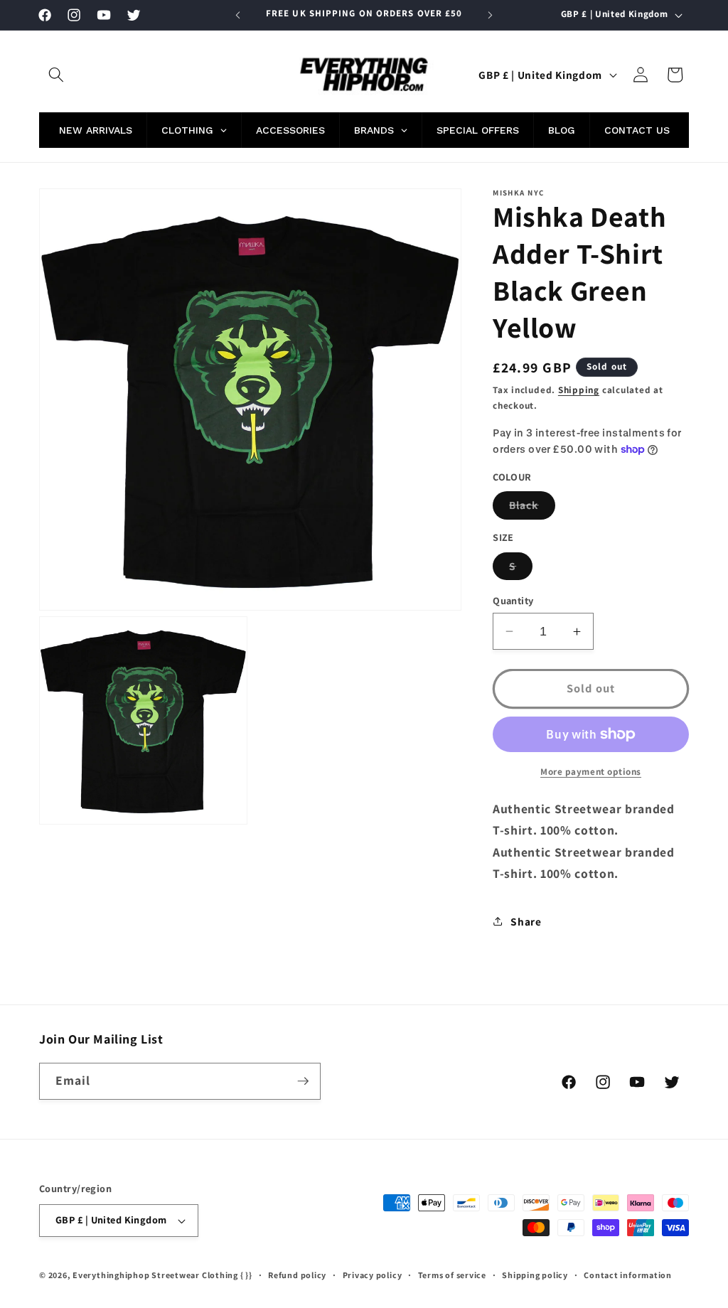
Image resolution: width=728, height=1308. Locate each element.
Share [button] (525, 921)
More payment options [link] (590, 772)
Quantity (513, 600)
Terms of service (452, 1275)
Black (532, 508)
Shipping (578, 390)
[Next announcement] (489, 15)
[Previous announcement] (238, 15)
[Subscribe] (303, 1081)
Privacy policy (372, 1275)
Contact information (628, 1275)
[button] (56, 75)
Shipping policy (535, 1275)
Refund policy (297, 1275)
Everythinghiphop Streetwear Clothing (156, 1275)
